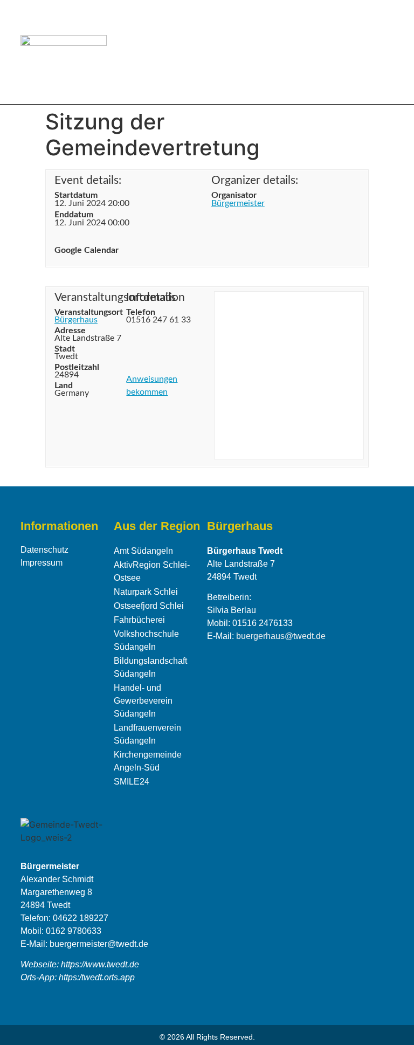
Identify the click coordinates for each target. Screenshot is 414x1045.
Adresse (70, 330)
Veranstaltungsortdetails (88, 297)
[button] (386, 52)
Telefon (140, 312)
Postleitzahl (70, 367)
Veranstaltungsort (88, 312)
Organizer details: (254, 180)
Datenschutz (44, 549)
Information (155, 297)
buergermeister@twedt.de (99, 943)
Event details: (87, 180)
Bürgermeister (238, 203)
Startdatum (76, 195)
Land (63, 385)
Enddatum (73, 214)
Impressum (41, 562)
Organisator (234, 195)
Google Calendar (86, 250)
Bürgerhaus (76, 319)
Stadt (64, 349)
